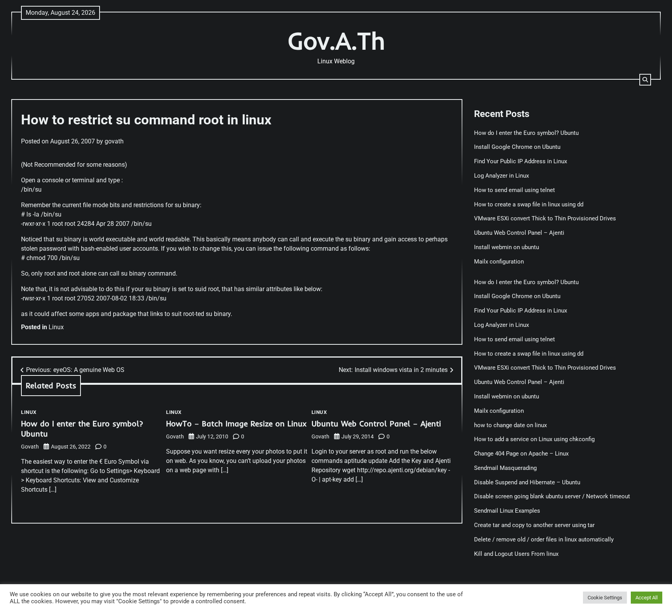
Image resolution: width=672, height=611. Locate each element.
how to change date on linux (510, 425)
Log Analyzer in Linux (501, 175)
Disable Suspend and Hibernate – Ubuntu (527, 482)
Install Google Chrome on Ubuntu (518, 146)
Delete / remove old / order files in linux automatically (544, 539)
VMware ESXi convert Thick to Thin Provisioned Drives (545, 218)
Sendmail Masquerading (505, 467)
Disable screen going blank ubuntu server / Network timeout (552, 496)
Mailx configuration (499, 261)
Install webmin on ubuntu (506, 247)
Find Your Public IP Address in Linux (520, 161)
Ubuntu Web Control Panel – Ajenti (376, 423)
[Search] (645, 80)
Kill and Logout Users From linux (516, 553)
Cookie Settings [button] (605, 598)
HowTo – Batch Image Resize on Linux (236, 423)
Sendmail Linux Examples (507, 510)
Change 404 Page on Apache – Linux (521, 453)
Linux (56, 327)
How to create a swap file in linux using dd (528, 204)
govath (114, 141)
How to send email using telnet (514, 190)
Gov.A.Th (336, 41)
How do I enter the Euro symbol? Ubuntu (526, 132)
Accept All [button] (646, 598)
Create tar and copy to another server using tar (534, 525)
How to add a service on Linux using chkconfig (534, 439)
